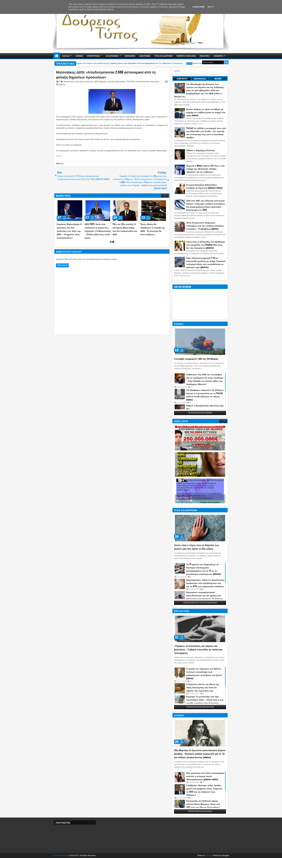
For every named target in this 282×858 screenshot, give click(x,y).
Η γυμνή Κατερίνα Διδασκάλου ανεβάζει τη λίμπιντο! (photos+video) (204, 186)
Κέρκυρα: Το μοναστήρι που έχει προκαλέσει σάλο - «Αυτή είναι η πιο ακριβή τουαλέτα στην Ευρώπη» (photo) (204, 701)
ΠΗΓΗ (58, 156)
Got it (211, 7)
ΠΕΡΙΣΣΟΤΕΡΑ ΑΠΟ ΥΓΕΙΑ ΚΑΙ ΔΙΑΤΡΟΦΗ (200, 603)
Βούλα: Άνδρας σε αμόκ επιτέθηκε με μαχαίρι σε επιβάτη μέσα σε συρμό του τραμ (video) (205, 112)
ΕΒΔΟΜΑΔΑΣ (200, 78)
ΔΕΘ (96, 82)
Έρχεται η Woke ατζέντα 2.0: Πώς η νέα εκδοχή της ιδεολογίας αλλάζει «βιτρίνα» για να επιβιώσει (205, 168)
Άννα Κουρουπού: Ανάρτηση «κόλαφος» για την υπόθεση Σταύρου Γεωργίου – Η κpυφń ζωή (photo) (205, 225)
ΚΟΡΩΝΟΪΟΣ (130, 56)
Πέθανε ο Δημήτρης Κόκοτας (200, 150)
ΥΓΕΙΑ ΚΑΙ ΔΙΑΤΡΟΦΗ (163, 56)
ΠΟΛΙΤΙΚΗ (130, 82)
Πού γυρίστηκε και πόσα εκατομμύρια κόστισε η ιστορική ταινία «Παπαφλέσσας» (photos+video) (205, 776)
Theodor (208, 855)
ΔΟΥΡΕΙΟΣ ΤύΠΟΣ (60, 855)
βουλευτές (90, 82)
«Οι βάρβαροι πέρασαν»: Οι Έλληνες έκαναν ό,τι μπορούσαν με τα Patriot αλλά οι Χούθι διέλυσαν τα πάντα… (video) (205, 394)
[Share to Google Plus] (79, 202)
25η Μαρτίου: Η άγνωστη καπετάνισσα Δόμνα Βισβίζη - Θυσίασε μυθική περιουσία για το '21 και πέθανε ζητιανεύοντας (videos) (199, 753)
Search (226, 62)
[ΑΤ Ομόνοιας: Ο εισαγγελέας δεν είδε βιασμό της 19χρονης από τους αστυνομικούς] (153, 210)
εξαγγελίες (103, 82)
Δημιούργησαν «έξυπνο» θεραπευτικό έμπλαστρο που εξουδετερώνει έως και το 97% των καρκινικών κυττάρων (205, 583)
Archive (218, 78)
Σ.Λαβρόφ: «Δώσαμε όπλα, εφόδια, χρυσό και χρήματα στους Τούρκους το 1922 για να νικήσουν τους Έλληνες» (204, 790)
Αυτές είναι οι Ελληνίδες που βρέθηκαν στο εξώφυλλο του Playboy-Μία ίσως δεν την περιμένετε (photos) (205, 244)
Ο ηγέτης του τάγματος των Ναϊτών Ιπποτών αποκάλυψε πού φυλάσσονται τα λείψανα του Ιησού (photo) (204, 673)
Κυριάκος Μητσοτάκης (117, 82)
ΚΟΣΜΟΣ (79, 56)
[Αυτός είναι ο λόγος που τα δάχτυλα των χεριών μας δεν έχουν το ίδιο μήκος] (200, 528)
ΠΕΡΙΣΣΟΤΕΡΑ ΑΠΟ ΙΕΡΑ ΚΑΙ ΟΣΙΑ (200, 707)
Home (56, 56)
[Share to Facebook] (73, 202)
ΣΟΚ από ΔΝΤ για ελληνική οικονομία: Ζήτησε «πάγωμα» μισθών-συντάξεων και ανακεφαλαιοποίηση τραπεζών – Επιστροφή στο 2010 (205, 205)
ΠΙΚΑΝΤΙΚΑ (205, 56)
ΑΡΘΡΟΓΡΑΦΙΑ (93, 56)
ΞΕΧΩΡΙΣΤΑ (218, 56)
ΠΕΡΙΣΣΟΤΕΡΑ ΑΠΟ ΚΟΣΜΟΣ (200, 413)
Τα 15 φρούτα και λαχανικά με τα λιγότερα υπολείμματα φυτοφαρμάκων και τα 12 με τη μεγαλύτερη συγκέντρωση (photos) (203, 569)
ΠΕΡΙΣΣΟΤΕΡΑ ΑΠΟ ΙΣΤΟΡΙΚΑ (200, 811)
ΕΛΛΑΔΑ (66, 56)
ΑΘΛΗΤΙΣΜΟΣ (145, 56)
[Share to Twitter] (76, 202)
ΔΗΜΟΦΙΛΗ (182, 78)
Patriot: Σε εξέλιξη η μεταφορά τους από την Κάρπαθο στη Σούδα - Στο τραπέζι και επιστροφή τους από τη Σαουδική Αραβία (206, 132)
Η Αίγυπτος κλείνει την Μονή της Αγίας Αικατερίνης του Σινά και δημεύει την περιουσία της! (202, 687)
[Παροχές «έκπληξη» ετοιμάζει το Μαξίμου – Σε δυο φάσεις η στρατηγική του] (70, 210)
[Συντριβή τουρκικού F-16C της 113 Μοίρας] (200, 341)
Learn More (198, 7)
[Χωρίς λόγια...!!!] (200, 438)
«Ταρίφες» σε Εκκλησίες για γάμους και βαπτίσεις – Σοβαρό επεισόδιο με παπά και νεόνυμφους (198, 649)
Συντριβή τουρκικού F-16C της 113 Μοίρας (196, 358)
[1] (111, 245)
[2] (113, 245)
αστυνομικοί (80, 82)
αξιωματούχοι (69, 82)
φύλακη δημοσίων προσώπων (147, 82)
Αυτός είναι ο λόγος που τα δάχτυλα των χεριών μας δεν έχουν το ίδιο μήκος (196, 546)
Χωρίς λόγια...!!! (184, 444)
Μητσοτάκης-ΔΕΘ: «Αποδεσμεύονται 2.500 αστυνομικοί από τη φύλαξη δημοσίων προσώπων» (106, 75)
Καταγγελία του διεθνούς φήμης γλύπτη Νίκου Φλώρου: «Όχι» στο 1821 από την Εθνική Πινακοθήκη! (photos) (203, 805)
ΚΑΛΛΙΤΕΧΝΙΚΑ (112, 56)
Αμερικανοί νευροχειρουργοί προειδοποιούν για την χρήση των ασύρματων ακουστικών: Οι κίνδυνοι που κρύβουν (204, 597)
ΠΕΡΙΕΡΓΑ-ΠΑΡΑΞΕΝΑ (186, 56)
